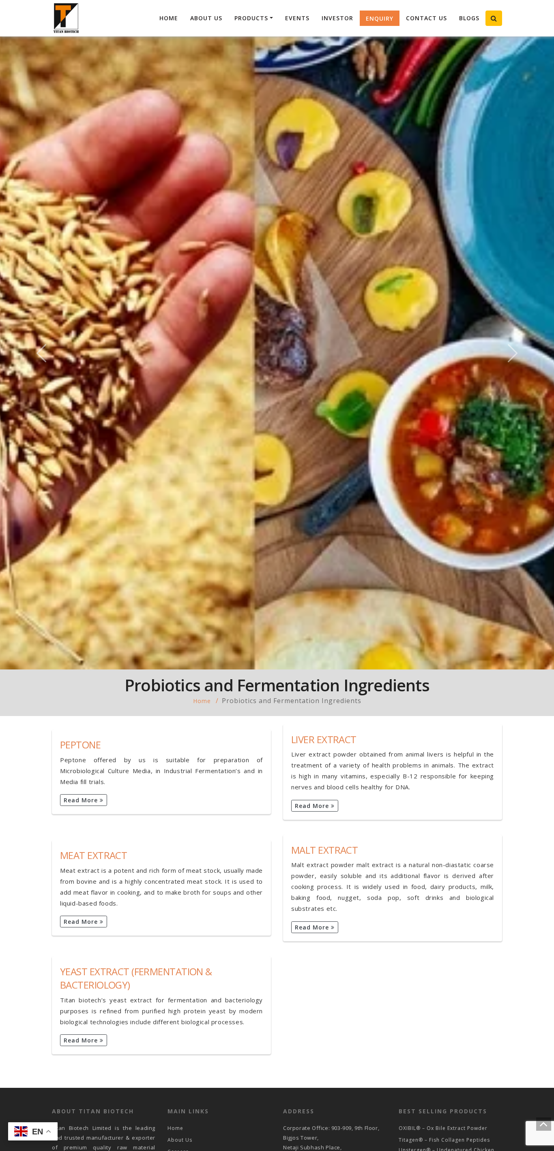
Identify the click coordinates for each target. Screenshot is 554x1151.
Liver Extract (323, 739)
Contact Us (426, 18)
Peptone (80, 744)
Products (251, 18)
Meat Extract (93, 855)
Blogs (469, 18)
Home (168, 18)
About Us (206, 18)
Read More (82, 800)
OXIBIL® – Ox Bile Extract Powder (443, 1128)
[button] (41, 352)
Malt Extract (324, 850)
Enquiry (379, 18)
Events (297, 18)
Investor (337, 18)
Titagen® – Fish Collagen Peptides (444, 1139)
